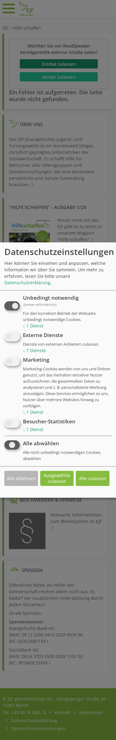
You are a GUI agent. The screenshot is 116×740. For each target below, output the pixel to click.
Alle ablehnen (21, 478)
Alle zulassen (92, 478)
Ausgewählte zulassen (57, 478)
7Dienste (34, 350)
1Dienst (33, 326)
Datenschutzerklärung (27, 283)
